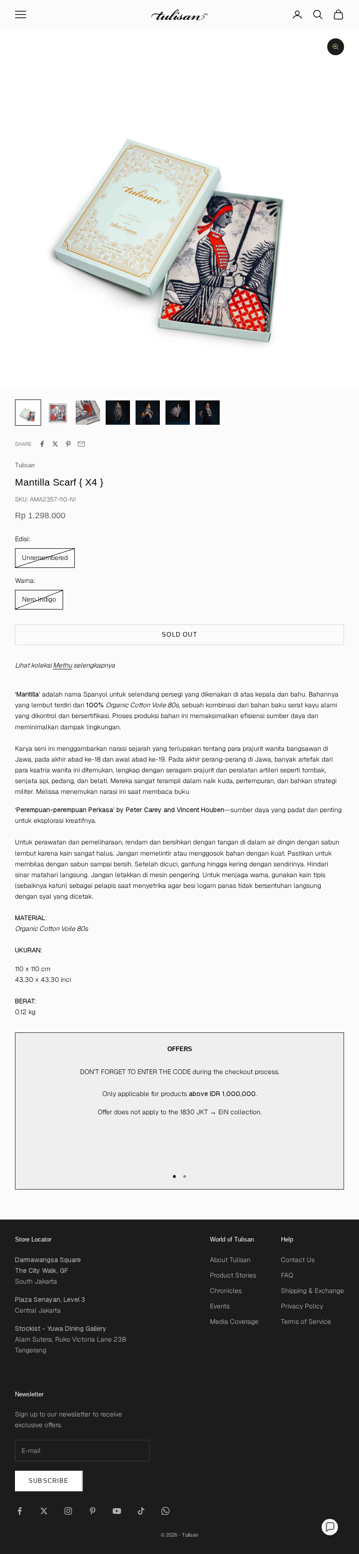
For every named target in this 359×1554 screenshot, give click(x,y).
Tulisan (25, 465)
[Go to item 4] (148, 412)
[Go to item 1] (58, 412)
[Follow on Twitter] (44, 1511)
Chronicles (226, 1290)
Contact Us (298, 1260)
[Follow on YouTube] (117, 1511)
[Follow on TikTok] (141, 1511)
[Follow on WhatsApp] (165, 1511)
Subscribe (49, 1480)
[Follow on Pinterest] (92, 1511)
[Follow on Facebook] (19, 1511)
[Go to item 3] (118, 412)
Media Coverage (234, 1321)
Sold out (179, 634)
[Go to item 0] (28, 412)
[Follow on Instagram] (68, 1511)
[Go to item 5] (178, 412)
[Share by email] (81, 444)
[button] (330, 1527)
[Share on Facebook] (42, 444)
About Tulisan (230, 1260)
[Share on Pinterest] (68, 444)
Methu (62, 665)
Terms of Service (306, 1321)
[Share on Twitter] (55, 444)
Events (220, 1306)
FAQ (287, 1275)
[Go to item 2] (88, 412)
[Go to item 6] (207, 412)
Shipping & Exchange (312, 1290)
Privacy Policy (302, 1306)
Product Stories (233, 1275)
